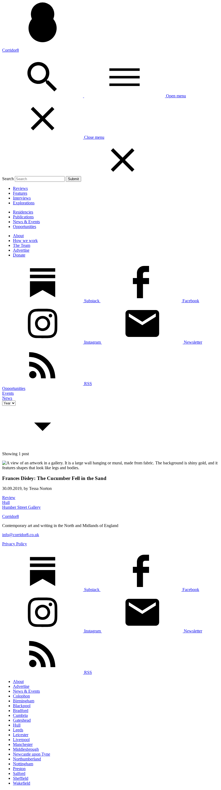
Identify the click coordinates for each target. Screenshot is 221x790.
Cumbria (20, 715)
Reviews (20, 188)
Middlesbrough (26, 749)
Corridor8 (10, 50)
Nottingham (23, 763)
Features (20, 193)
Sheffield (20, 778)
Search (8, 178)
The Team (21, 245)
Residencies (23, 212)
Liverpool (21, 739)
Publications (23, 217)
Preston (19, 768)
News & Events (26, 221)
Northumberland (27, 759)
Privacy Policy (14, 544)
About (18, 235)
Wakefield (21, 783)
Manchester (23, 744)
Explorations (23, 203)
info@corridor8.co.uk (20, 534)
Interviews (22, 198)
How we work (25, 240)
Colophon (21, 696)
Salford (19, 773)
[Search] (43, 96)
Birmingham (23, 701)
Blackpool (21, 705)
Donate (19, 255)
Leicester (20, 734)
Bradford (20, 710)
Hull (16, 725)
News (7, 398)
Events (8, 393)
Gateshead (22, 720)
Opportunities (24, 226)
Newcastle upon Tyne (31, 754)
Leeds (18, 730)
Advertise (21, 250)
